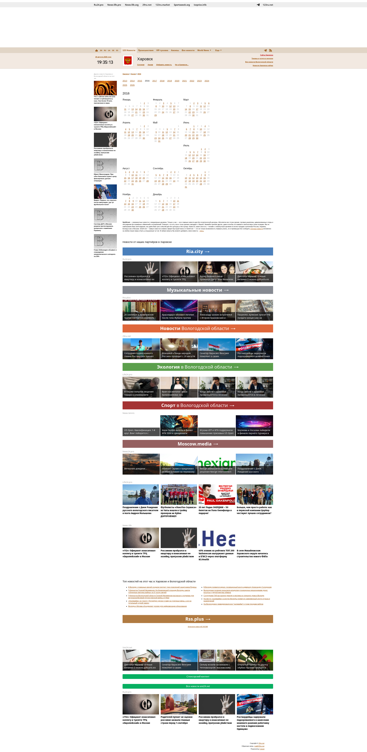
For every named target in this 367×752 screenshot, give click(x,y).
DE (113, 50)
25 (163, 138)
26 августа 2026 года (103, 57)
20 (174, 109)
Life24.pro (127, 374)
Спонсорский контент (198, 676)
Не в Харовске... (182, 65)
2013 (125, 81)
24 (163, 112)
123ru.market (163, 4)
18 (163, 135)
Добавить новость (164, 65)
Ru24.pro (98, 4)
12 (170, 106)
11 (125, 109)
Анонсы (175, 50)
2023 (199, 81)
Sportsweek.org (182, 4)
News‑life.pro (114, 4)
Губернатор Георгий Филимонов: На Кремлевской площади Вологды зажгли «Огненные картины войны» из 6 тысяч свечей (159, 591)
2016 (139, 74)
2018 (162, 81)
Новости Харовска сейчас (263, 65)
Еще (217, 50)
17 (197, 109)
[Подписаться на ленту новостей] (270, 50)
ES (117, 50)
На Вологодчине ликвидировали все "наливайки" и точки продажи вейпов (233, 604)
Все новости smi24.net (198, 686)
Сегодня (140, 65)
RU (105, 50)
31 (159, 141)
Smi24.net (127, 647)
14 (136, 109)
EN (101, 50)
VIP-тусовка (162, 50)
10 (163, 106)
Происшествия (145, 50)
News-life (127, 525)
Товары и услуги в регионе (262, 58)
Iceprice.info (200, 4)
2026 (132, 85)
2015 (139, 81)
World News (203, 50)
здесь (202, 231)
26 (204, 112)
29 (155, 115)
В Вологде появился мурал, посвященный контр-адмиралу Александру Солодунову (238, 587)
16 (144, 109)
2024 (207, 81)
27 (132, 115)
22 (190, 112)
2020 (177, 81)
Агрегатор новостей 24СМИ (198, 626)
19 (129, 135)
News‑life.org (131, 4)
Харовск (126, 74)
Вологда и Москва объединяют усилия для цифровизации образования (157, 606)
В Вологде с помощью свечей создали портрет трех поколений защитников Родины (162, 587)
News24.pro (128, 451)
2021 (184, 81)
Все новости (188, 50)
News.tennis (128, 413)
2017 (154, 81)
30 (144, 115)
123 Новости (129, 50)
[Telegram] (265, 50)
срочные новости (256, 229)
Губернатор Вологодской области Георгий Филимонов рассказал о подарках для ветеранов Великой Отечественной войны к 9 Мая (161, 597)
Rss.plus (127, 297)
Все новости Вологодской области (259, 62)
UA (109, 50)
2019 (169, 81)
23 (144, 112)
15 (140, 109)
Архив (150, 65)
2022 (192, 81)
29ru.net (147, 4)
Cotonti (261, 749)
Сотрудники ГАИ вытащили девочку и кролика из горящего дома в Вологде (234, 596)
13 (132, 109)
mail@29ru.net (259, 746)
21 (136, 112)
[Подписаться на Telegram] (258, 4)
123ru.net (268, 4)
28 (190, 138)
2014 (132, 81)
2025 (125, 85)
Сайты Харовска (266, 55)
